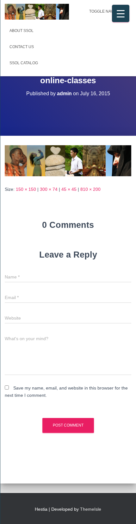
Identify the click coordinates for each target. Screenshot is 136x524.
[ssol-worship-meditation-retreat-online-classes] (68, 160)
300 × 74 (49, 189)
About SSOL (21, 30)
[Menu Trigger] (120, 13)
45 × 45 (69, 189)
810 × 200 (90, 189)
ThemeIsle (90, 509)
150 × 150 (26, 189)
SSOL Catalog (23, 63)
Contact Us (21, 47)
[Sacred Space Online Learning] (39, 12)
